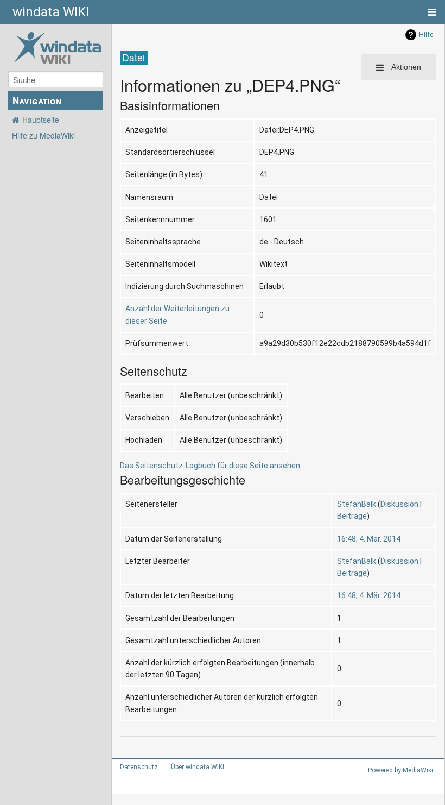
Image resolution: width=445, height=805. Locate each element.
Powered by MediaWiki (400, 770)
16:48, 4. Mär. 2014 (368, 538)
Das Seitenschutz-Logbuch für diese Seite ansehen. (211, 465)
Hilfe (426, 35)
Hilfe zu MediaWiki (43, 135)
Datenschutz (139, 767)
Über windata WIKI (197, 767)
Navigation (36, 100)
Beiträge (352, 516)
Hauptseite (40, 119)
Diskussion (399, 504)
